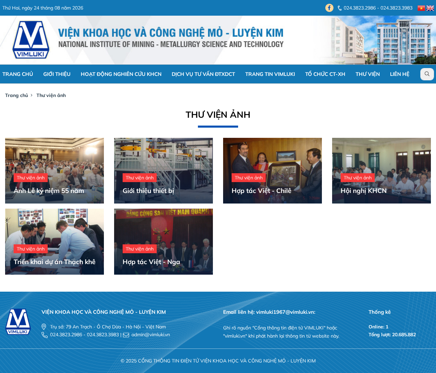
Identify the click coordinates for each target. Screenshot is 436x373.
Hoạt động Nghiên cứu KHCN (121, 74)
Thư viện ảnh (51, 95)
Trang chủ (17, 74)
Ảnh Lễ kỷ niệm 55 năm (49, 190)
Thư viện (368, 74)
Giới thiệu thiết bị (148, 190)
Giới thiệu (57, 74)
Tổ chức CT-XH (325, 74)
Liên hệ (399, 74)
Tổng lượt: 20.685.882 (392, 334)
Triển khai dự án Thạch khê (54, 262)
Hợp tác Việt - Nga (151, 262)
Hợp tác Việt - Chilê (261, 190)
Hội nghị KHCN (364, 190)
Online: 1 (378, 327)
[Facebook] (329, 8)
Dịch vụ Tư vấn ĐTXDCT (203, 74)
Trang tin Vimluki (270, 74)
